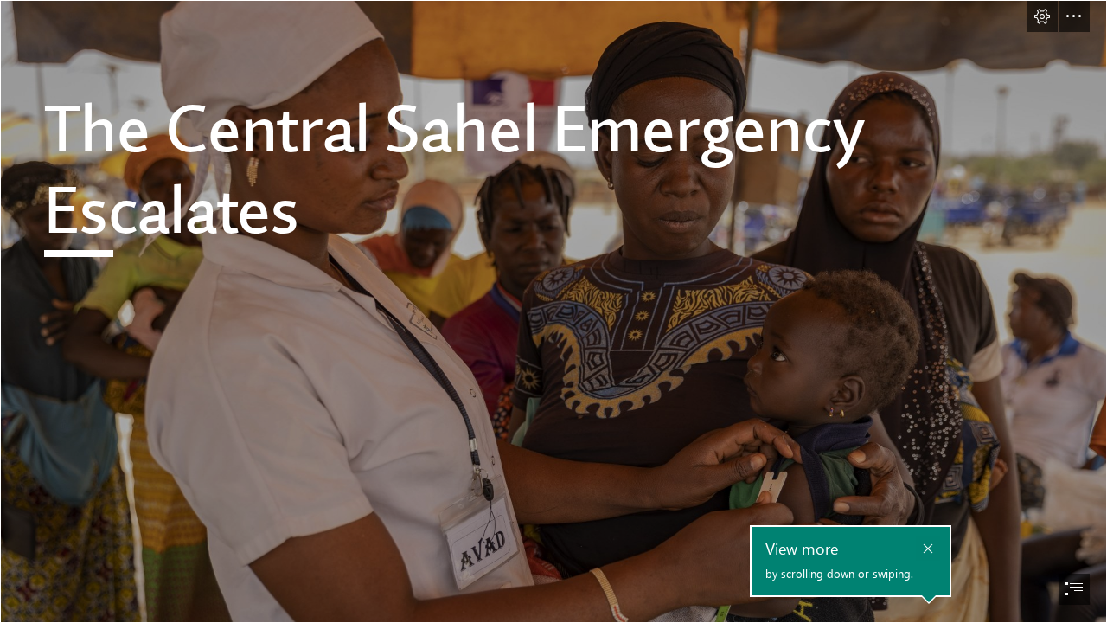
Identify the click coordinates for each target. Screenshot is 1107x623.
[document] (553, 311)
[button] (1042, 16)
